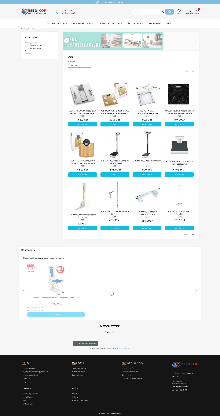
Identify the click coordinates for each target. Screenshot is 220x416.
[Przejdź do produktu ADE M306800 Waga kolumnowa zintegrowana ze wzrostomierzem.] (114, 144)
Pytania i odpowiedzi (30, 375)
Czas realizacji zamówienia (132, 378)
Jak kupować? (27, 404)
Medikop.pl (25, 29)
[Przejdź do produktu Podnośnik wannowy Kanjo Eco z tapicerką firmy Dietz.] (56, 280)
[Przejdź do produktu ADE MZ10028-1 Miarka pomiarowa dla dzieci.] (147, 195)
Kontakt (75, 393)
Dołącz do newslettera (86, 343)
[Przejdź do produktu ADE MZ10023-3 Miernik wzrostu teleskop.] (114, 195)
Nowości (28, 51)
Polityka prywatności (30, 393)
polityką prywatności (124, 348)
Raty (24, 382)
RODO (24, 400)
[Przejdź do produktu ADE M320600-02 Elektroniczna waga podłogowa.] (179, 144)
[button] (169, 12)
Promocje (28, 54)
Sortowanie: (72, 65)
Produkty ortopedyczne (33, 48)
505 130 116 (177, 381)
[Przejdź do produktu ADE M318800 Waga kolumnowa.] (147, 144)
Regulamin (26, 378)
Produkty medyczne (32, 43)
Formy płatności (128, 368)
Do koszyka (82, 124)
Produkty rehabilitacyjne (33, 45)
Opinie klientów (28, 397)
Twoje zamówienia (79, 368)
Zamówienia (126, 375)
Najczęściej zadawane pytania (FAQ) (36, 371)
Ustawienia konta (78, 371)
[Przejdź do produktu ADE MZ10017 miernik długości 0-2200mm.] (82, 197)
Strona (186, 71)
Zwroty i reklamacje (29, 368)
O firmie (75, 397)
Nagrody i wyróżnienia (80, 400)
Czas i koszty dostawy (130, 371)
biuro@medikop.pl (179, 384)
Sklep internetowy (109, 413)
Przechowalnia (77, 375)
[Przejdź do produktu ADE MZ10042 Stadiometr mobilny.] (179, 195)
